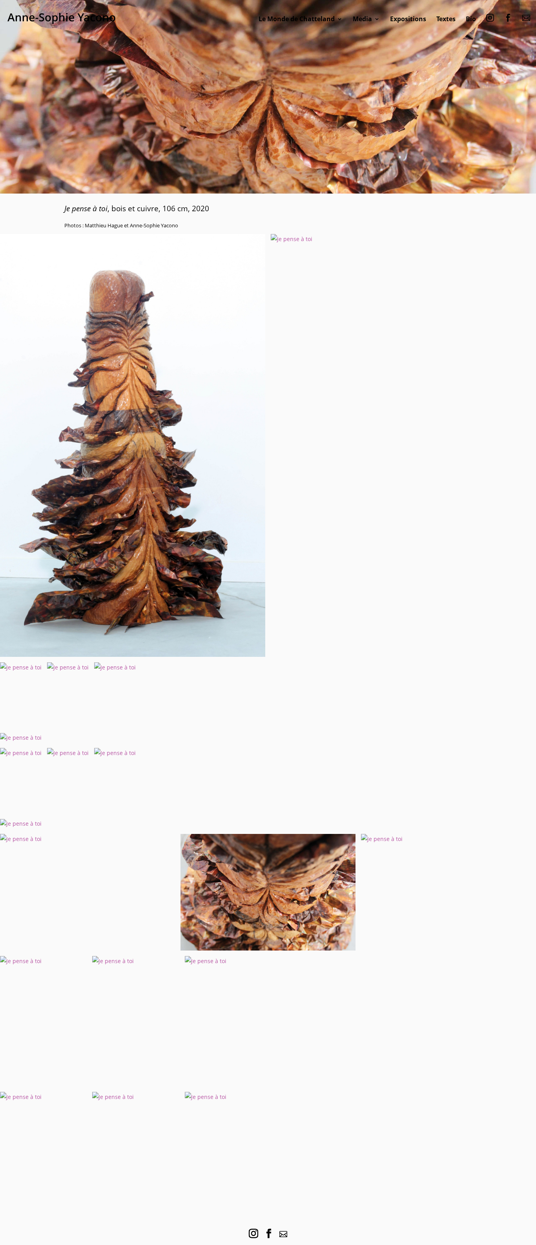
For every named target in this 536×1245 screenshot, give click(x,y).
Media (362, 19)
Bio (471, 19)
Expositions (408, 19)
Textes (446, 19)
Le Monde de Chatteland (297, 19)
